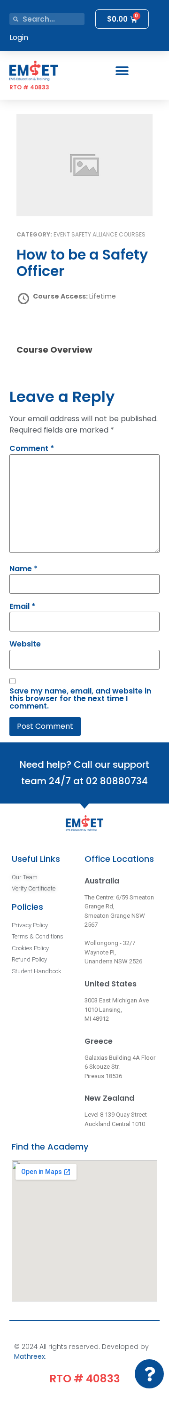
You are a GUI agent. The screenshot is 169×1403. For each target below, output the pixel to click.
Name (23, 569)
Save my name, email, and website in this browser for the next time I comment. (80, 698)
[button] (122, 70)
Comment (31, 448)
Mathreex (29, 1356)
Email (22, 606)
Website (25, 644)
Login (18, 37)
